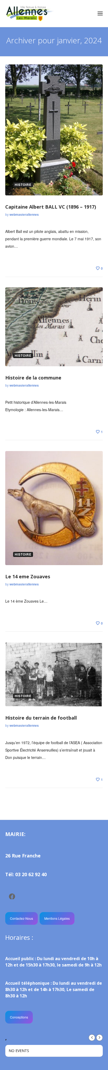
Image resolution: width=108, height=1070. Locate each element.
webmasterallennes (24, 214)
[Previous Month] (92, 1037)
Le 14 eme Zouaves (27, 576)
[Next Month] (99, 1037)
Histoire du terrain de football (41, 718)
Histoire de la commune (33, 377)
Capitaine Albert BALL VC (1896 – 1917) (50, 207)
